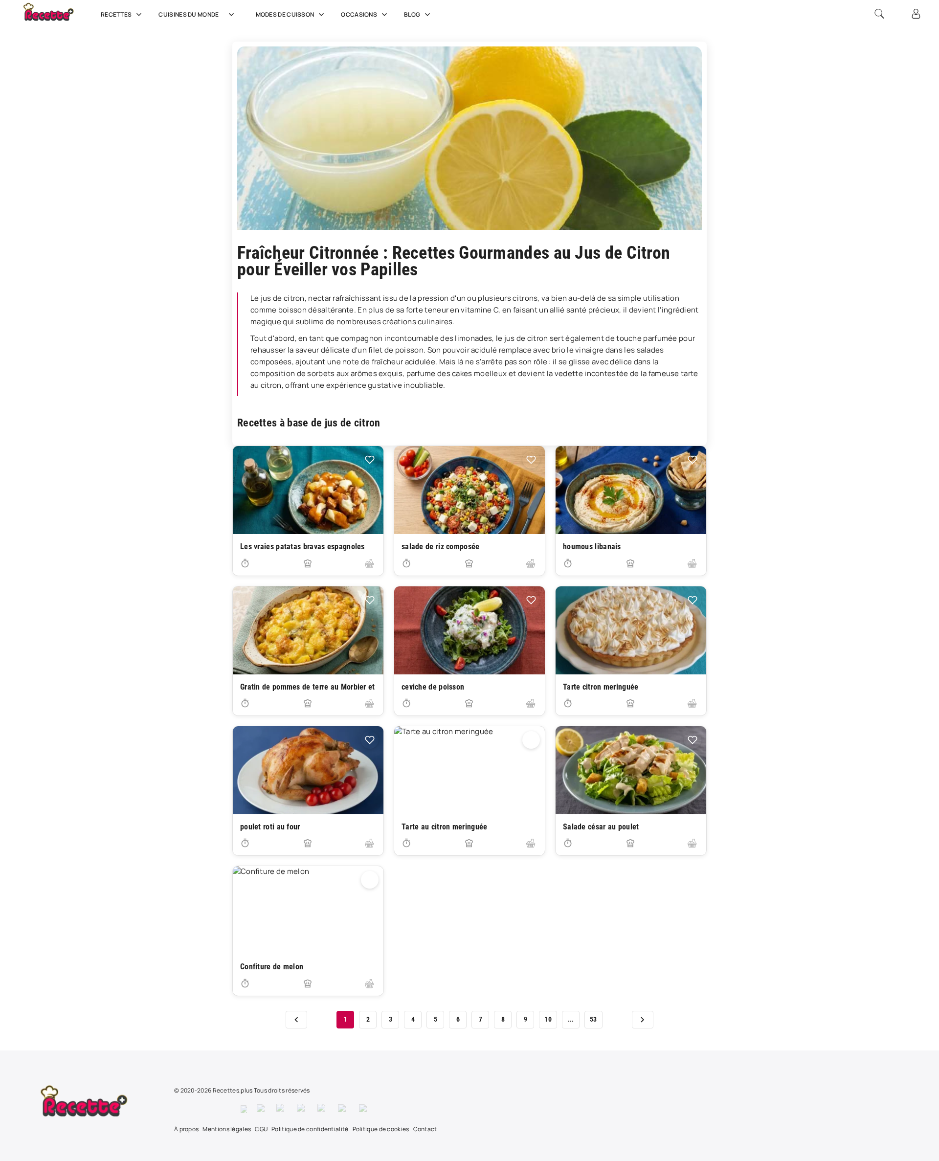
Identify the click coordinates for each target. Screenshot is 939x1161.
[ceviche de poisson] (469, 630)
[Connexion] (916, 13)
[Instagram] (281, 1109)
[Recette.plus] (55, 17)
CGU (261, 1129)
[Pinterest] (302, 1109)
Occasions (359, 14)
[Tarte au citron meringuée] (469, 770)
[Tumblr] (322, 1109)
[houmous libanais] (631, 490)
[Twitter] (262, 1109)
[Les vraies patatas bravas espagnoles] (308, 490)
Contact (425, 1129)
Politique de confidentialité (309, 1129)
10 (548, 1019)
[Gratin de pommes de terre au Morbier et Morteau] (308, 630)
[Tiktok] (364, 1109)
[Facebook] (244, 1109)
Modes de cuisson (285, 14)
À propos (186, 1129)
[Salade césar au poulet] (631, 770)
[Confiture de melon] (308, 910)
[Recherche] (879, 13)
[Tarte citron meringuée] (631, 630)
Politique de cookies (381, 1129)
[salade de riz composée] (469, 490)
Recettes (116, 14)
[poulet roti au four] (308, 770)
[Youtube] (343, 1109)
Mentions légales (226, 1129)
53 (593, 1019)
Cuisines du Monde (188, 14)
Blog (412, 14)
